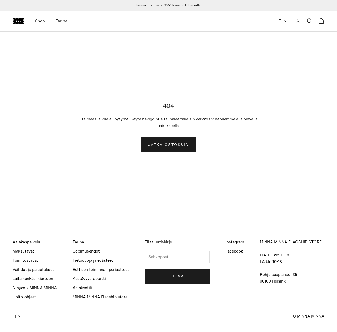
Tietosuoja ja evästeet (93, 260)
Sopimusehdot (86, 251)
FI (280, 21)
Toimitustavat (25, 260)
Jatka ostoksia (168, 145)
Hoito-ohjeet (24, 297)
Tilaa (177, 276)
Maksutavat (23, 251)
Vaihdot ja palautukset (33, 269)
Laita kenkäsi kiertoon (33, 278)
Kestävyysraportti (89, 278)
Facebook (234, 251)
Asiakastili (82, 287)
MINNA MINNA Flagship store (100, 297)
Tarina (61, 20)
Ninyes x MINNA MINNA (35, 287)
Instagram (234, 242)
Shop (40, 20)
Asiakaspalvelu (26, 242)
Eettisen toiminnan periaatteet (101, 269)
